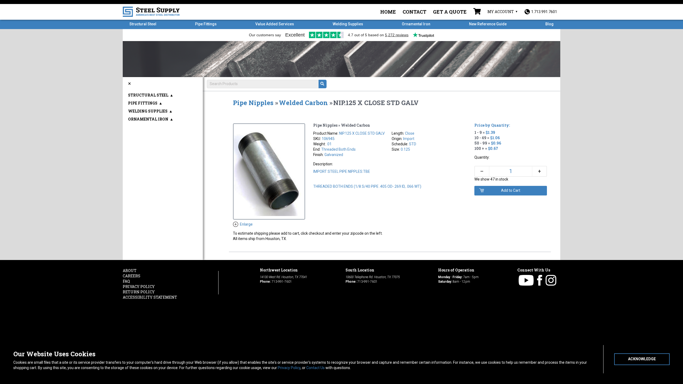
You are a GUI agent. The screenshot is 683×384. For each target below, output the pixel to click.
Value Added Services (274, 24)
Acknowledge (642, 359)
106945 (328, 139)
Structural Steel (142, 24)
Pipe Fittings (206, 24)
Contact (414, 12)
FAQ (126, 281)
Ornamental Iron (416, 24)
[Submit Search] (323, 84)
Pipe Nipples (253, 102)
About (130, 270)
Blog (549, 24)
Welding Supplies (348, 24)
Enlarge (246, 224)
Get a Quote (450, 12)
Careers (131, 275)
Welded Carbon (303, 102)
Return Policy (139, 291)
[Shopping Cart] (477, 12)
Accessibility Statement (150, 297)
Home (388, 12)
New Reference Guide (488, 24)
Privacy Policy (289, 368)
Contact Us (315, 368)
